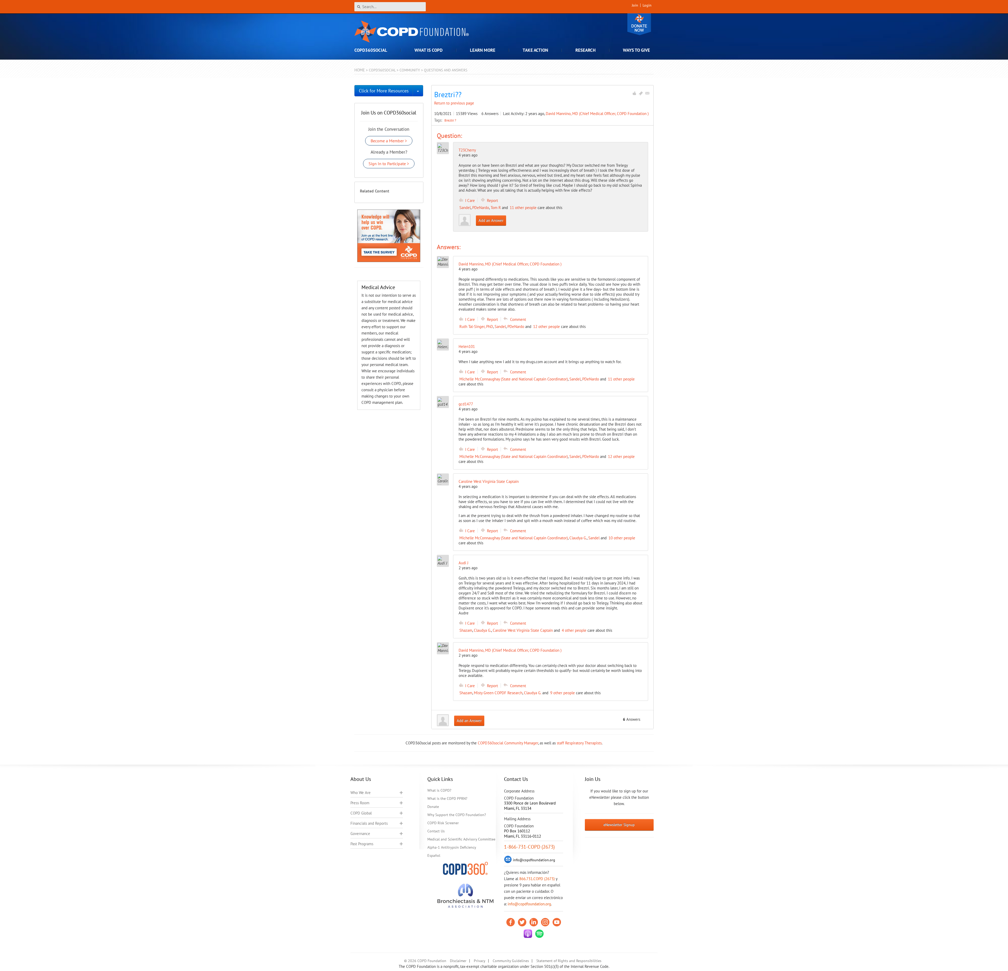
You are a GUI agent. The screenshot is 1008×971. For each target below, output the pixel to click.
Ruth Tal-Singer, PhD (476, 326)
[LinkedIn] (533, 922)
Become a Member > (389, 140)
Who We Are (360, 792)
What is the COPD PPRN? (447, 798)
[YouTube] (557, 922)
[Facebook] (510, 922)
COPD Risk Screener (443, 823)
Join (635, 5)
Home (359, 69)
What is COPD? (439, 790)
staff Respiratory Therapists (579, 742)
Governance (360, 833)
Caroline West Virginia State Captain (523, 630)
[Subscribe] (647, 93)
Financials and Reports (369, 823)
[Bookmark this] (641, 93)
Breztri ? (450, 120)
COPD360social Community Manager (508, 742)
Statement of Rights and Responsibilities (568, 960)
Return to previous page (454, 103)
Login (647, 5)
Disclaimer (458, 960)
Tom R (496, 207)
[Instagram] (545, 922)
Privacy (479, 960)
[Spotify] (539, 934)
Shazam (465, 630)
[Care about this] (634, 93)
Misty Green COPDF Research (498, 692)
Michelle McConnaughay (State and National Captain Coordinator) (513, 379)
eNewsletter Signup (619, 824)
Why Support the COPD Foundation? (456, 814)
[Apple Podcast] (528, 934)
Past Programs (361, 843)
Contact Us (436, 831)
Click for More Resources (384, 91)
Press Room (359, 802)
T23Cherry (467, 150)
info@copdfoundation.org (529, 903)
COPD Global (361, 813)
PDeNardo (480, 207)
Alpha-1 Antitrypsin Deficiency (451, 847)
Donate (639, 24)
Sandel (465, 207)
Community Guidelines (511, 960)
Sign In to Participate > (389, 163)
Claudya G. (578, 537)
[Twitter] (522, 922)
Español (433, 855)
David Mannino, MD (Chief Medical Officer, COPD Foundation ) (597, 113)
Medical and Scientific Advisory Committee (461, 839)
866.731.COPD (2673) (537, 878)
